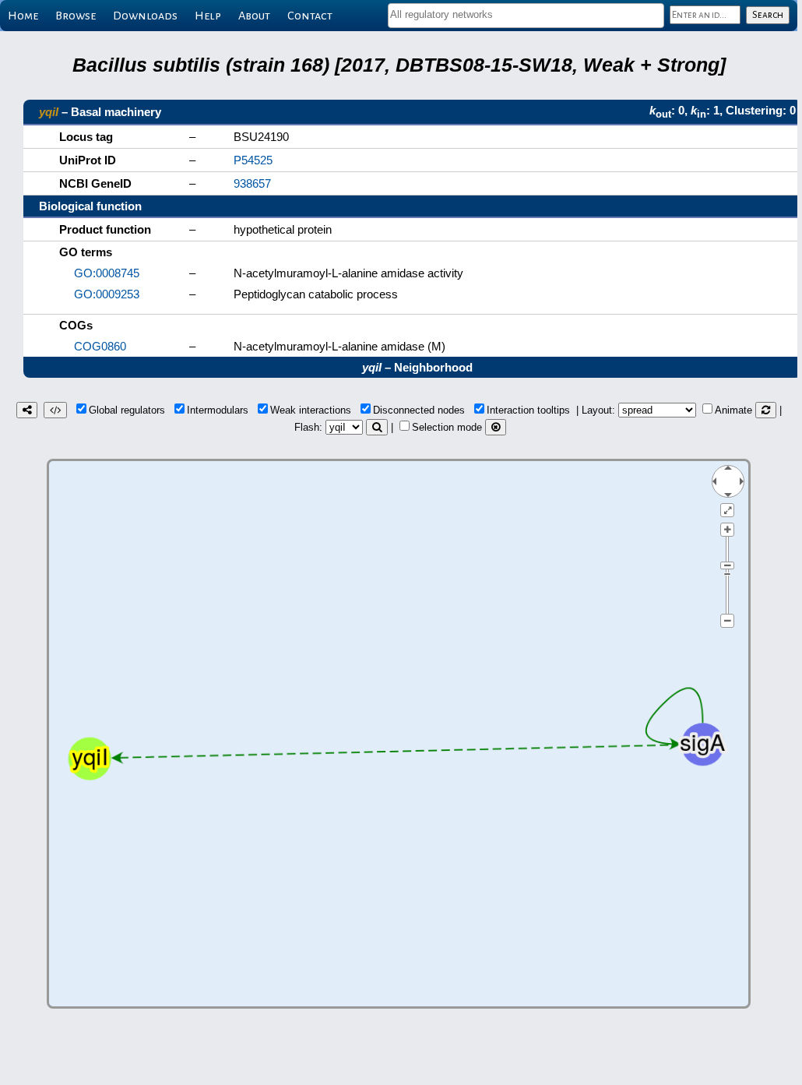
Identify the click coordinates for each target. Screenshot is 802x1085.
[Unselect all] (495, 427)
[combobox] (526, 15)
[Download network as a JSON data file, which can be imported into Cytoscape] (55, 410)
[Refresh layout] (765, 410)
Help (208, 15)
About (254, 15)
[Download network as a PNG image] (26, 410)
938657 (252, 183)
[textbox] (526, 14)
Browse (75, 15)
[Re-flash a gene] (377, 427)
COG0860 (100, 346)
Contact (309, 15)
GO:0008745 (106, 273)
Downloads (145, 15)
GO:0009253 (106, 294)
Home (23, 15)
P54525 (253, 160)
